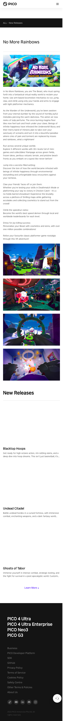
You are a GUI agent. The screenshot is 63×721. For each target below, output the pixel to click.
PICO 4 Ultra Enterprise (29, 624)
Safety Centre (14, 682)
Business (12, 648)
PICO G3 (15, 635)
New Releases (15, 23)
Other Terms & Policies (19, 687)
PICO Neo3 (17, 629)
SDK (9, 658)
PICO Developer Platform (21, 653)
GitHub (11, 662)
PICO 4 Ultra (19, 618)
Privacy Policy (14, 667)
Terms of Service (16, 672)
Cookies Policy (15, 677)
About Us (12, 692)
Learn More (30, 587)
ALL (5, 23)
